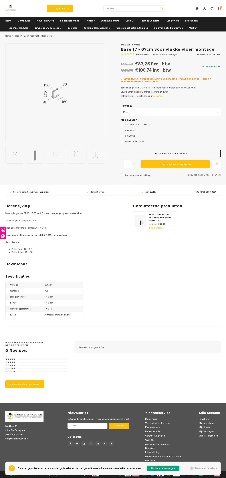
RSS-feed (150, 460)
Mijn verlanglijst (206, 431)
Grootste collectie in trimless (132, 28)
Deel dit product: (198, 175)
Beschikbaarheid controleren (171, 153)
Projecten (72, 28)
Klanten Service (97, 192)
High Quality (150, 192)
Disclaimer (150, 448)
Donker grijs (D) (135, 142)
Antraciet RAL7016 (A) (138, 125)
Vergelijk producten (208, 436)
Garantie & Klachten (155, 436)
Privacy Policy (152, 452)
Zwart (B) (130, 136)
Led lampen (191, 20)
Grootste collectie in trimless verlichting (31, 192)
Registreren (204, 419)
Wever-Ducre (131, 45)
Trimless (90, 20)
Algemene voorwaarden (157, 444)
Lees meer (158, 96)
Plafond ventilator (150, 20)
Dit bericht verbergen (163, 468)
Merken (193, 28)
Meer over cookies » (206, 468)
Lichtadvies (24, 20)
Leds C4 (130, 20)
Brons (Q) (130, 130)
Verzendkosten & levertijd (157, 423)
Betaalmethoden (153, 431)
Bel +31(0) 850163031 (206, 192)
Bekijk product (156, 228)
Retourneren (151, 419)
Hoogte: (126, 106)
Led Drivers (173, 20)
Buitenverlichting (110, 20)
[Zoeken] (162, 8)
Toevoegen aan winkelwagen (175, 164)
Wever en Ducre (45, 20)
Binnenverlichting (69, 20)
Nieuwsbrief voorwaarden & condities (163, 456)
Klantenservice (152, 427)
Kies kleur (129, 120)
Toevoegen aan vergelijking (138, 175)
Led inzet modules (18, 28)
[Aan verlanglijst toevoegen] (217, 164)
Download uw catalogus (47, 28)
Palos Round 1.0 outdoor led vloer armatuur (160, 217)
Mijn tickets (204, 427)
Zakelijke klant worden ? (97, 28)
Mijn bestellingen (207, 423)
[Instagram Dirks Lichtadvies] (84, 443)
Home (8, 20)
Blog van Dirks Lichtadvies (168, 28)
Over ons (150, 440)
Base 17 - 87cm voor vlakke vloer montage (35, 36)
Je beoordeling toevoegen (165, 54)
